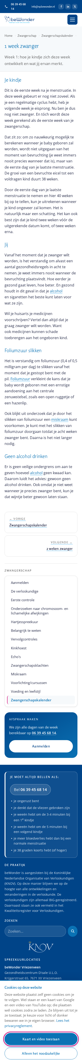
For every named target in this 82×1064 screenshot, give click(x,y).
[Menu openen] (72, 20)
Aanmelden (20, 582)
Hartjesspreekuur (24, 621)
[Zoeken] (72, 931)
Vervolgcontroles (24, 639)
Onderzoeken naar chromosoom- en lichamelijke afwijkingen (39, 610)
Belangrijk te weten (26, 630)
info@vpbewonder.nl (43, 6)
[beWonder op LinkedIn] (68, 6)
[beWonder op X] (74, 6)
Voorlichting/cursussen (29, 682)
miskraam (59, 419)
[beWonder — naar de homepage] (20, 19)
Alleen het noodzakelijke (41, 1053)
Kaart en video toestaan (41, 1039)
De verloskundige (24, 591)
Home (9, 35)
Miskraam (18, 674)
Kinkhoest (18, 648)
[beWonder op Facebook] (61, 6)
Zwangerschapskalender (57, 35)
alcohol (56, 291)
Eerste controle (22, 600)
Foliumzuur (20, 378)
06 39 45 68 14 (18, 6)
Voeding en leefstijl (26, 691)
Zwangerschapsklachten (30, 665)
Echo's (16, 656)
